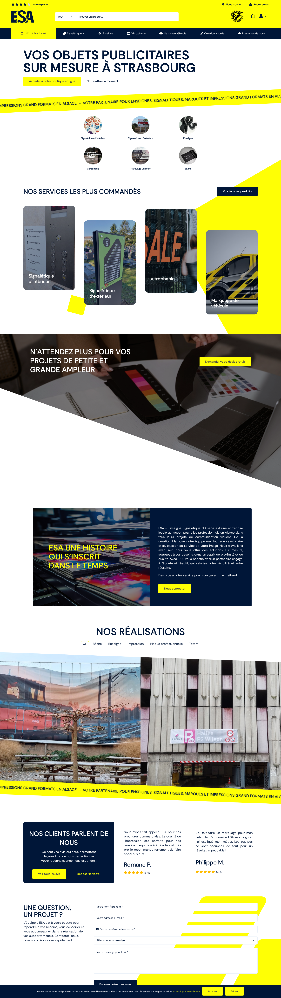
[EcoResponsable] (237, 11)
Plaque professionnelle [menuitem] (166, 644)
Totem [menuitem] (193, 644)
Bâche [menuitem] (97, 644)
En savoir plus (179, 991)
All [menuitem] (84, 644)
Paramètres (193, 991)
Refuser (234, 991)
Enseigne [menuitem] (114, 644)
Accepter (212, 991)
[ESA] (22, 12)
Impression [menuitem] (136, 644)
